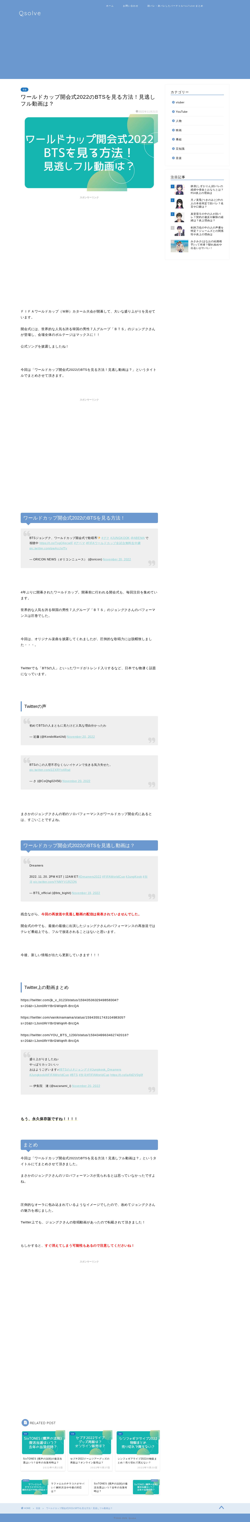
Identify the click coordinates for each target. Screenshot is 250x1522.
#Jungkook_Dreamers (105, 1069)
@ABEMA (138, 538)
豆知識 (180, 148)
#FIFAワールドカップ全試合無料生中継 (113, 543)
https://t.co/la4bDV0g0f (126, 1074)
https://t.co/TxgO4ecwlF (56, 543)
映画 (179, 130)
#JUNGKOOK (120, 538)
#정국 (83, 1074)
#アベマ (79, 543)
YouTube (182, 111)
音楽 (25, 89)
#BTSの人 (66, 1069)
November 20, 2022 (117, 559)
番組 (179, 139)
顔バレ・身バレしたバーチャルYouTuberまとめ (175, 5)
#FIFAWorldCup (113, 876)
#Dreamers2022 (89, 876)
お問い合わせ (130, 5)
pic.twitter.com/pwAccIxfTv (48, 548)
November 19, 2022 (86, 893)
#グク (105, 538)
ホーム (110, 5)
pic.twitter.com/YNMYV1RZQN (55, 881)
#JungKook (134, 876)
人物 (179, 120)
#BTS (74, 1074)
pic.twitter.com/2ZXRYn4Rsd (50, 769)
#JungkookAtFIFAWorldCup (49, 1074)
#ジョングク (81, 1069)
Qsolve (30, 13)
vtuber (180, 102)
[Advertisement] (125, 53)
